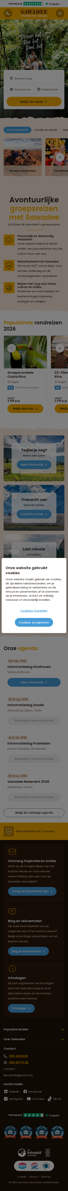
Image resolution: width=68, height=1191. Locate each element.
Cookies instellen (34, 611)
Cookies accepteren (34, 622)
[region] (34, 595)
